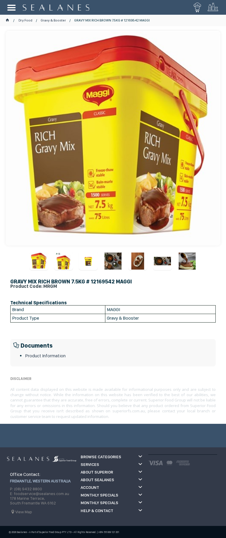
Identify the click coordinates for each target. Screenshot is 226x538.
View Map (23, 511)
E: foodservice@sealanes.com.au (39, 493)
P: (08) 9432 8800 (26, 488)
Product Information (45, 355)
